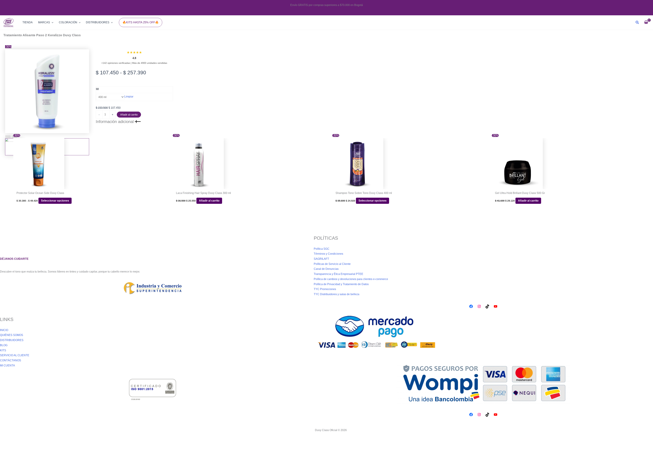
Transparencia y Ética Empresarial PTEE (338, 274)
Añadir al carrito (129, 114)
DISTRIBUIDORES (11, 340)
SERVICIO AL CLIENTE (14, 355)
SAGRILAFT (321, 258)
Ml (97, 89)
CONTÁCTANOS (10, 360)
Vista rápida (91, 186)
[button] (140, 22)
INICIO (4, 330)
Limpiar (128, 96)
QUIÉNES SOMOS (11, 335)
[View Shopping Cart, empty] (646, 22)
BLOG (3, 345)
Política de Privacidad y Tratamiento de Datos (341, 284)
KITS (3, 350)
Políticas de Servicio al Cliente (332, 263)
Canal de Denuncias (326, 268)
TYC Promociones (325, 289)
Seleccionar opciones (55, 200)
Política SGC (321, 248)
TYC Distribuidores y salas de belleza (336, 294)
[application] (51, 22)
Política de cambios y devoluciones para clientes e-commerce (351, 279)
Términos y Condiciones (328, 253)
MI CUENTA (7, 365)
